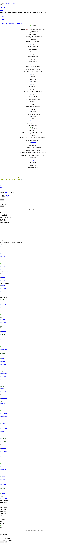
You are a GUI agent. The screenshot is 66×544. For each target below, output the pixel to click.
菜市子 (2, 7)
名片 (3, 19)
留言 (8, 192)
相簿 (3, 16)
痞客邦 (6, 192)
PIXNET (26, 530)
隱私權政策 (38, 530)
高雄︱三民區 (8, 196)
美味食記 (7, 195)
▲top (1, 198)
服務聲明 (42, 530)
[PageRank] (2, 525)
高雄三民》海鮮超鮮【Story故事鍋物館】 (13, 23)
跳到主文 (1, 10)
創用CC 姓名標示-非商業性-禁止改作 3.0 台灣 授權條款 (13, 179)
